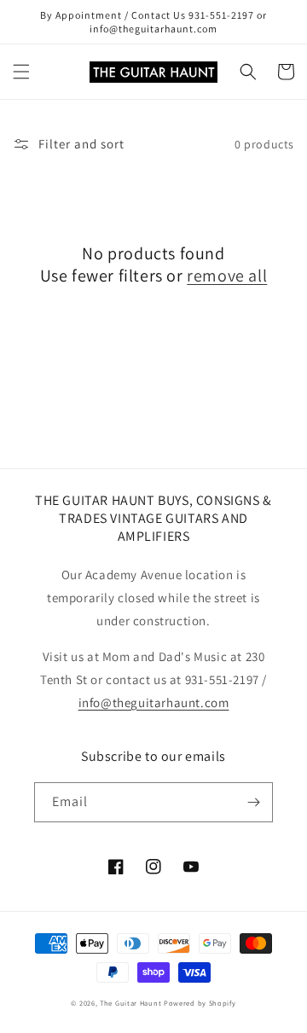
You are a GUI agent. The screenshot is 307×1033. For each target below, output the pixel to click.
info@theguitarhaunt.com (153, 702)
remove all (227, 275)
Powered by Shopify (200, 1002)
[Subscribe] (253, 802)
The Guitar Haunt (130, 1002)
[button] (21, 71)
